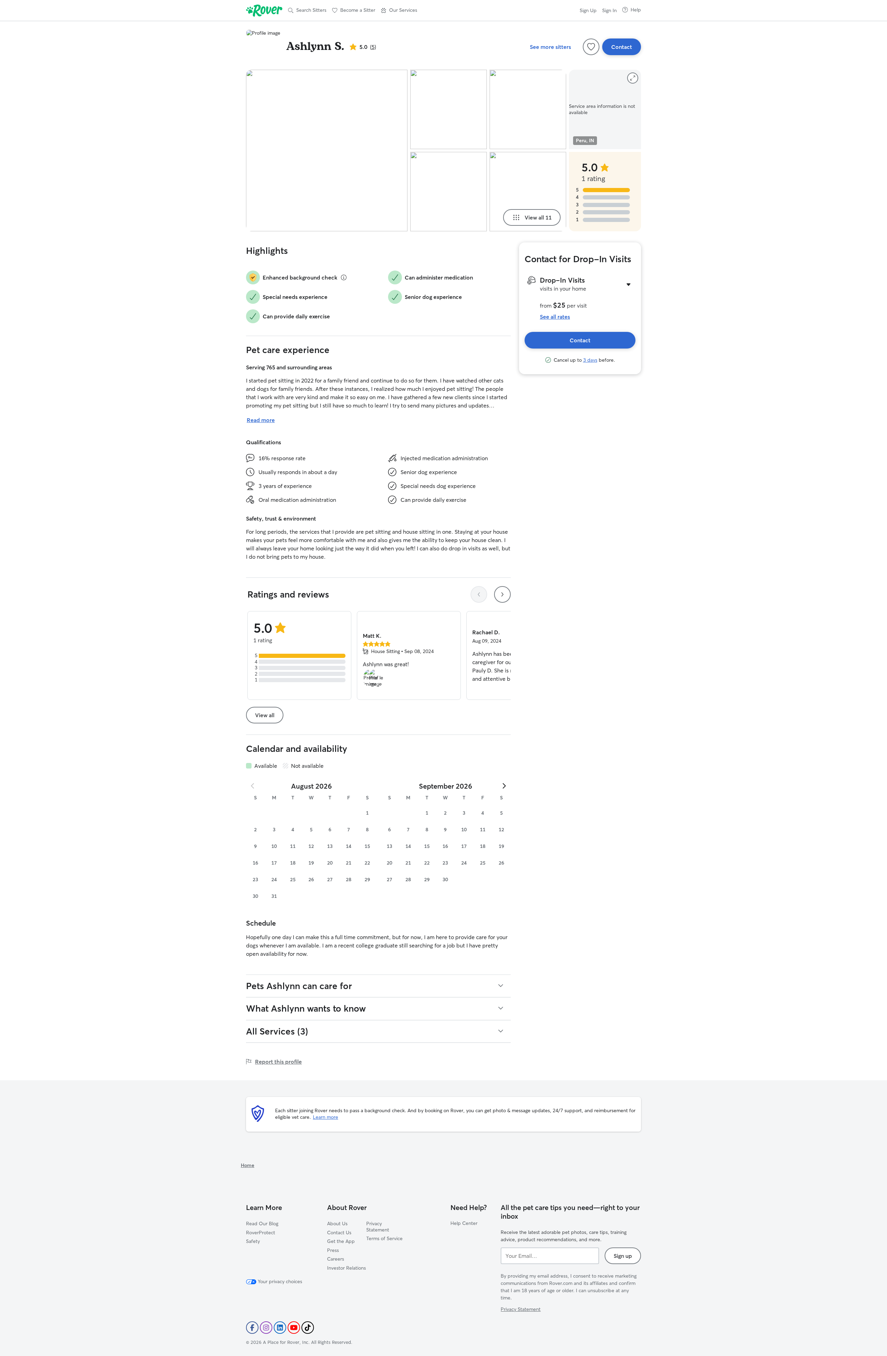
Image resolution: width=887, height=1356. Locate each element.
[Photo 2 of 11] (448, 109)
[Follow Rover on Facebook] (252, 1327)
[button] (399, 10)
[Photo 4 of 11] (528, 109)
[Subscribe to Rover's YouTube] (294, 1327)
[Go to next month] (504, 786)
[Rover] (264, 10)
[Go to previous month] (253, 786)
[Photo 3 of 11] (448, 191)
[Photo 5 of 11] (528, 191)
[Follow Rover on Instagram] (266, 1327)
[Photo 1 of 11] (326, 150)
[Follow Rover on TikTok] (307, 1327)
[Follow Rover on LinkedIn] (280, 1327)
